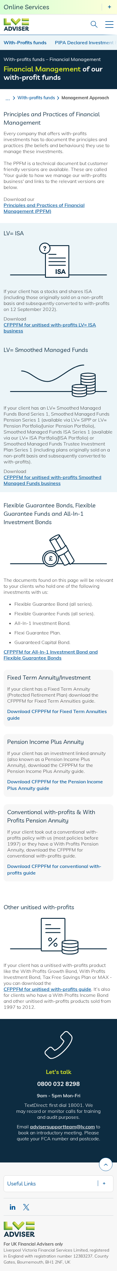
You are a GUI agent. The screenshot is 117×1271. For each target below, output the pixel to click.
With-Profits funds (25, 42)
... (7, 97)
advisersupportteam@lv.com (62, 1127)
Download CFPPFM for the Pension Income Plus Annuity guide (55, 785)
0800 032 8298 (58, 1083)
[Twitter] (27, 1207)
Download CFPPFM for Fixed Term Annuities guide (57, 714)
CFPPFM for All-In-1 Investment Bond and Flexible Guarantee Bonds (51, 655)
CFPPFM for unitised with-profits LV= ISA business (50, 328)
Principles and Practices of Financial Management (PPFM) (44, 208)
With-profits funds (36, 97)
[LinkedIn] (13, 1207)
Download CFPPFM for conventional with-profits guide (54, 869)
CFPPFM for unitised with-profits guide (47, 989)
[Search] (92, 24)
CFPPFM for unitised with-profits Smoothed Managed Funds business (52, 480)
